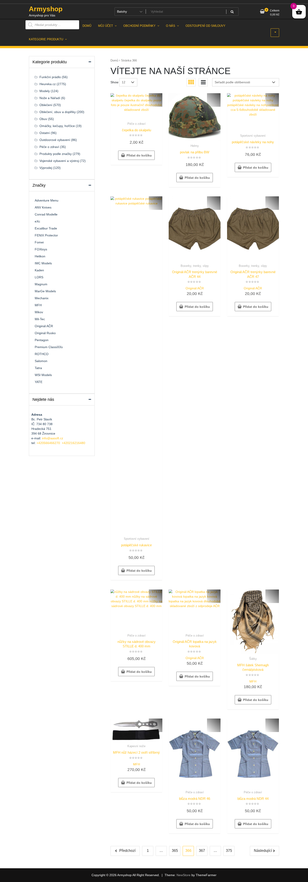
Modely (44, 91)
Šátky (253, 658)
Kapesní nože (136, 746)
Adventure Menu (46, 200)
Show (114, 82)
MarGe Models (45, 291)
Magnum (41, 284)
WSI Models (43, 375)
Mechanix (41, 298)
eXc (37, 221)
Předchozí (127, 851)
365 (175, 851)
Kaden (39, 270)
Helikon (40, 256)
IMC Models (43, 263)
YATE (38, 382)
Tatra (38, 368)
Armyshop (45, 9)
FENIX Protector (46, 235)
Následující (263, 851)
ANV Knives (43, 207)
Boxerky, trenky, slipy (195, 266)
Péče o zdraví (136, 123)
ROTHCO (41, 354)
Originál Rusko (45, 333)
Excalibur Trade (46, 228)
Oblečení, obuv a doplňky (57, 112)
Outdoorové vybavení (54, 140)
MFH (252, 681)
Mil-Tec (40, 319)
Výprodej (45, 168)
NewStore (184, 875)
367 (202, 851)
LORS (39, 277)
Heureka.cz (47, 84)
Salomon (41, 361)
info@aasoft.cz (52, 438)
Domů (114, 60)
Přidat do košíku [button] (139, 155)
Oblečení (45, 105)
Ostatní (44, 133)
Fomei (39, 242)
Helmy (195, 145)
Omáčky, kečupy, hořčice (57, 126)
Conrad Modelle (46, 214)
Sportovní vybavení (253, 135)
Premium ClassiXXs (49, 347)
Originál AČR (195, 288)
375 (229, 851)
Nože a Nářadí (49, 98)
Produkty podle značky (55, 154)
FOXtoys (41, 249)
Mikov (39, 312)
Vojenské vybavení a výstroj (59, 161)
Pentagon (41, 340)
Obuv (43, 119)
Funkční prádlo (50, 77)
